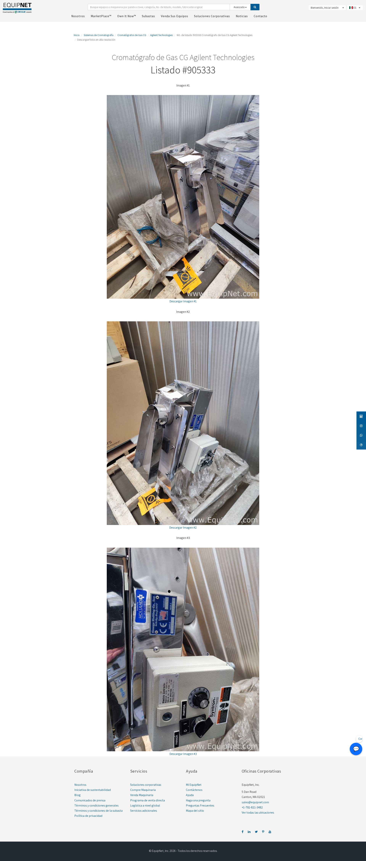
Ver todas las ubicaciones (258, 813)
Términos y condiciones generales (96, 805)
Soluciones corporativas (145, 785)
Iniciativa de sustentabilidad (92, 790)
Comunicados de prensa (89, 800)
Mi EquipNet (193, 785)
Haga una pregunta (198, 800)
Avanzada (239, 7)
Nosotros (80, 785)
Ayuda (190, 795)
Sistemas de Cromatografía (98, 35)
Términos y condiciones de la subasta (98, 811)
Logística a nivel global (145, 805)
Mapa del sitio (195, 811)
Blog (77, 795)
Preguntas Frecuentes (200, 805)
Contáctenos (194, 790)
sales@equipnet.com (255, 802)
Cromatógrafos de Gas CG (131, 35)
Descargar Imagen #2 (183, 528)
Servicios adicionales (143, 811)
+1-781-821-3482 (252, 807)
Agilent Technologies (161, 35)
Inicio (77, 35)
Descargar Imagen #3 (183, 754)
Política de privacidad (88, 816)
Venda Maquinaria (141, 795)
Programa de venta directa (147, 800)
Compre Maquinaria (143, 790)
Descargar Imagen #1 (183, 301)
